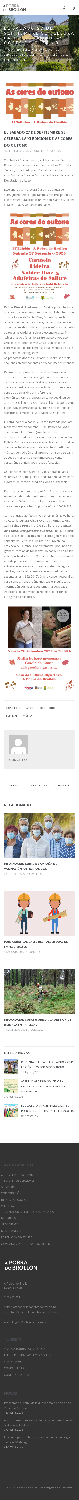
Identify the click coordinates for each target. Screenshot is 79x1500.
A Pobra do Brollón (17, 1175)
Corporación (11, 1193)
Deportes (8, 1218)
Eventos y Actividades (39, 1212)
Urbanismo (9, 1224)
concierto (13, 707)
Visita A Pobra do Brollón (25, 1349)
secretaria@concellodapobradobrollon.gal (31, 1312)
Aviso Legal (11, 1322)
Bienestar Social (14, 1200)
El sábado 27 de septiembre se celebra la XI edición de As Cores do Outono (38, 139)
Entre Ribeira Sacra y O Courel (28, 1355)
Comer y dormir (16, 1375)
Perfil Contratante (16, 1237)
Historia (8, 1180)
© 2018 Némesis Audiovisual (22, 1487)
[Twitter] (33, 1482)
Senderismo (13, 1362)
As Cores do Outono (40, 707)
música (28, 715)
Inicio (8, 49)
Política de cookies (33, 1322)
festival (12, 715)
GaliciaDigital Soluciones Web (56, 1487)
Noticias (24, 49)
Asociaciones (25, 1180)
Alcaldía (8, 1187)
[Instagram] (39, 1482)
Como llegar (14, 1368)
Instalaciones (12, 1212)
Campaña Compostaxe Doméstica (26, 1244)
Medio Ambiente (13, 1231)
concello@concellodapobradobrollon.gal (30, 1307)
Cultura (55, 151)
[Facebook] (46, 1482)
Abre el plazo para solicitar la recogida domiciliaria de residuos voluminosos (44, 1086)
